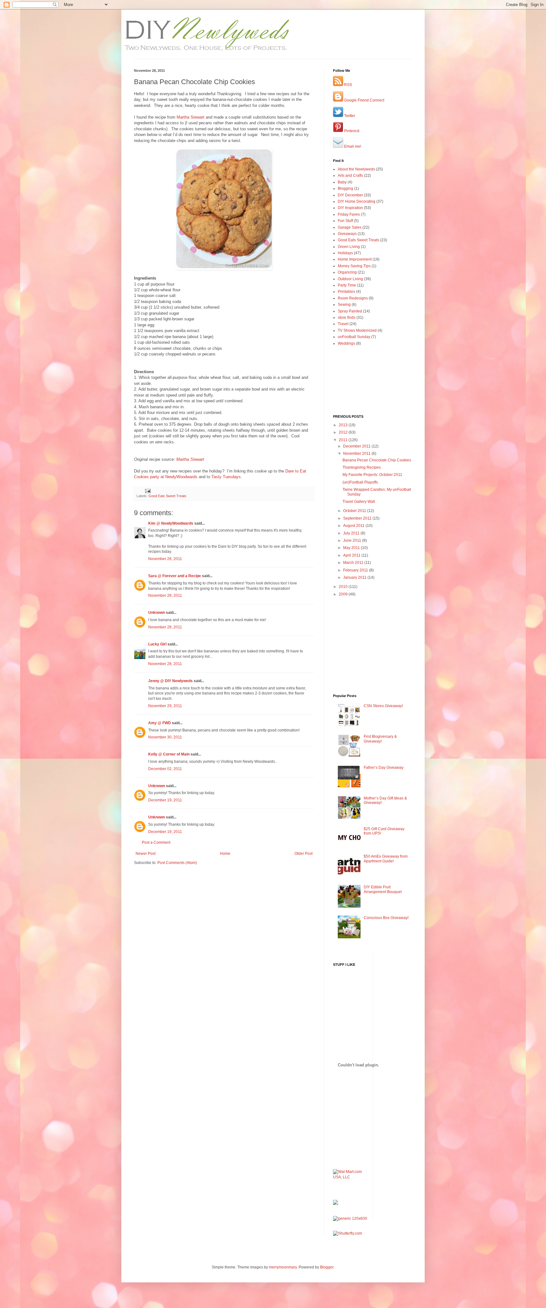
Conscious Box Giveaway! (386, 918)
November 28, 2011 (165, 559)
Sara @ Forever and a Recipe (174, 576)
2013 (344, 425)
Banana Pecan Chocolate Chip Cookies (377, 460)
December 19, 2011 (165, 800)
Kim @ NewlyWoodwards (170, 523)
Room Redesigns (353, 298)
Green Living (349, 246)
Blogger (326, 1267)
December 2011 (357, 446)
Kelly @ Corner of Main (169, 754)
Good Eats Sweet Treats (167, 496)
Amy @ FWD (159, 723)
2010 (344, 586)
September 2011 (358, 518)
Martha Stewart (190, 117)
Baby (342, 182)
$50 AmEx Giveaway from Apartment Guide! (386, 858)
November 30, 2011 (165, 737)
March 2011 (353, 562)
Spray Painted (350, 311)
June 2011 (352, 540)
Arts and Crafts (350, 175)
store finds (346, 317)
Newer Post (145, 853)
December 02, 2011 (165, 769)
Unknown (156, 612)
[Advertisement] (171, 884)
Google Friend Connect (363, 100)
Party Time (347, 285)
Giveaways (347, 233)
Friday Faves (349, 214)
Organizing (347, 272)
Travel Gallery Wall (359, 501)
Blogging (345, 188)
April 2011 (352, 555)
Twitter (349, 116)
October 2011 (355, 511)
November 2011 (357, 453)
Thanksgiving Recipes (362, 467)
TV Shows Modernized (357, 330)
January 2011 (355, 577)
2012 (344, 432)
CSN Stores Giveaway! (383, 706)
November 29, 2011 (165, 706)
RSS (347, 85)
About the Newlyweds (356, 169)
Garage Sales (349, 227)
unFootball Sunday (354, 337)
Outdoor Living (350, 279)
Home (225, 853)
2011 (344, 440)
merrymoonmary (283, 1267)
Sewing (344, 304)
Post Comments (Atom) (177, 863)
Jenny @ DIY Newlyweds (170, 681)
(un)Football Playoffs (360, 482)
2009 (344, 594)
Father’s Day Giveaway (383, 767)
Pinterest (351, 131)
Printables (346, 291)
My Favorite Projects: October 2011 (372, 474)
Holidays (345, 253)
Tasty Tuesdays (226, 476)
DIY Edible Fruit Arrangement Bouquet (383, 889)
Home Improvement (355, 259)
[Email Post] (147, 490)
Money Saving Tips (354, 266)
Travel (343, 324)
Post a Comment (156, 842)
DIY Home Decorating (356, 201)
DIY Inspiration (350, 208)
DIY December (350, 195)
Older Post (303, 853)
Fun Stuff (345, 221)
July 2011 (352, 533)
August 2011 (354, 525)
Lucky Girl (157, 644)
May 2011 (352, 548)
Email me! (352, 146)
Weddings (346, 343)
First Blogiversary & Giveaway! (380, 738)
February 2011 (356, 570)
